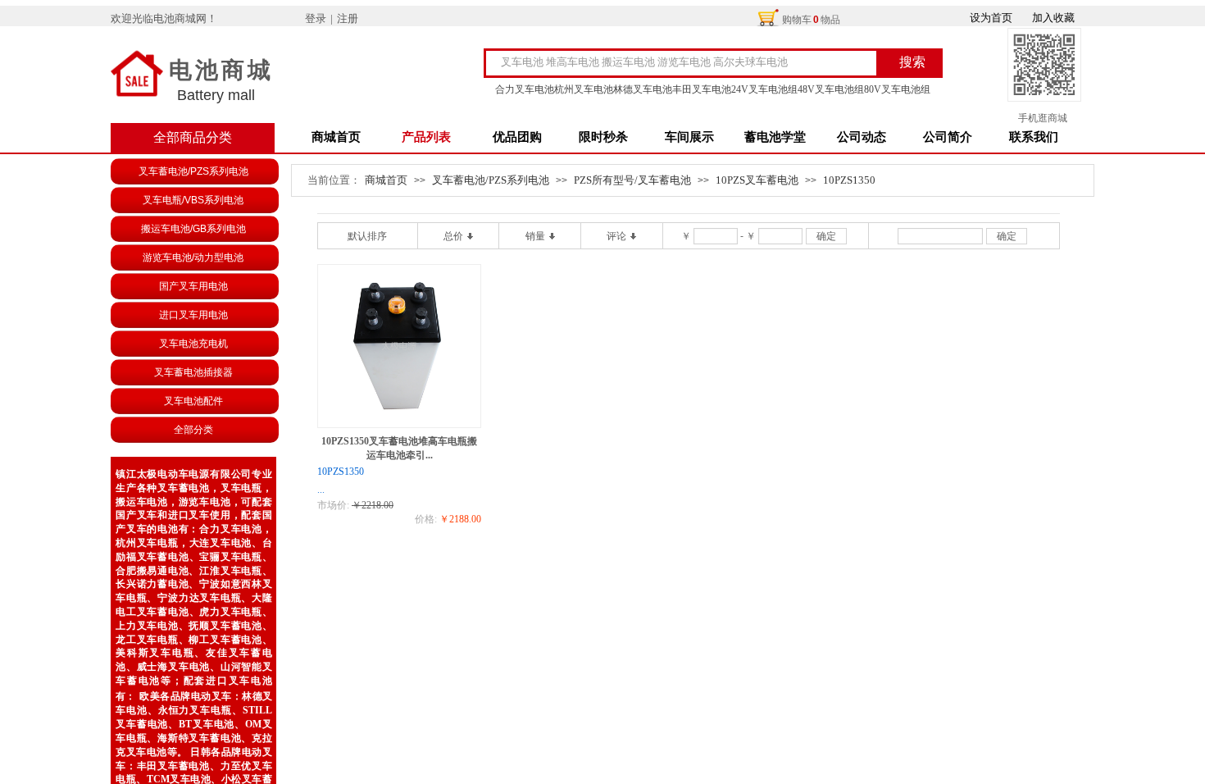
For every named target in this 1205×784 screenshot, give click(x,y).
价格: (426, 519)
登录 (315, 18)
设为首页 (991, 17)
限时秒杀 (603, 137)
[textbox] (693, 62)
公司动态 (861, 137)
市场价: (333, 505)
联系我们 (1033, 137)
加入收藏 (1053, 17)
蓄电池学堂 (775, 137)
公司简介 (947, 137)
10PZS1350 (849, 180)
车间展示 (689, 137)
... (321, 489)
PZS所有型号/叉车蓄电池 (632, 180)
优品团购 (517, 137)
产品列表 (426, 137)
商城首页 (336, 137)
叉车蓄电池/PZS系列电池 (490, 180)
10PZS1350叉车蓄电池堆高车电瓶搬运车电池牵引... (399, 448)
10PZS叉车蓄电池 (757, 180)
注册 (347, 18)
